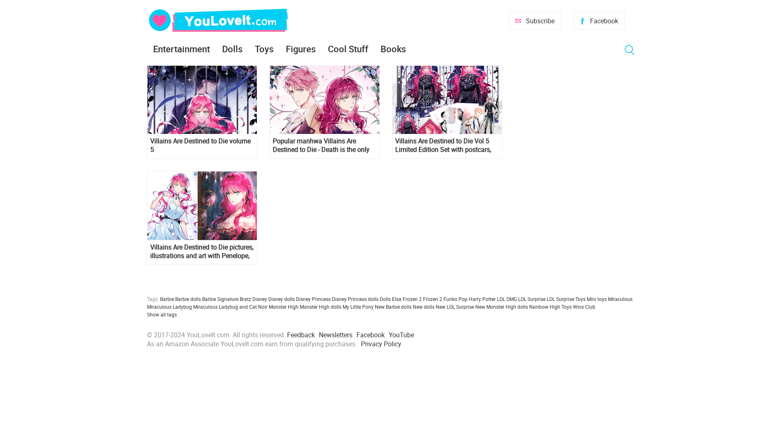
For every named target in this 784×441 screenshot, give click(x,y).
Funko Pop (455, 299)
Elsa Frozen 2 (407, 299)
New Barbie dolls (393, 306)
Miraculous (620, 299)
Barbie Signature (220, 299)
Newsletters (335, 334)
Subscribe (540, 20)
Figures (301, 49)
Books (393, 49)
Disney (259, 299)
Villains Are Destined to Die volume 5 (200, 145)
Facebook (604, 20)
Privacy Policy (381, 343)
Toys (264, 49)
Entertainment (181, 49)
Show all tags (162, 314)
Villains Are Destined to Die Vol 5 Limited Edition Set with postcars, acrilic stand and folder (443, 145)
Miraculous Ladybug (169, 306)
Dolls (232, 49)
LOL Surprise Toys (566, 299)
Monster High (283, 306)
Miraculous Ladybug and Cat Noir (230, 306)
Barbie (167, 299)
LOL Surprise (532, 299)
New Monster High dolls (501, 306)
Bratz (245, 299)
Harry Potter (482, 299)
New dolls (423, 306)
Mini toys (597, 299)
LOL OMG (507, 299)
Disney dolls (281, 299)
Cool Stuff (348, 49)
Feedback (301, 334)
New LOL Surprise (455, 306)
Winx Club (584, 306)
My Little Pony (358, 306)
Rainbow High (544, 306)
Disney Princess (313, 299)
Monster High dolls (320, 306)
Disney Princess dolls (355, 299)
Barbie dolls (188, 299)
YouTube (401, 334)
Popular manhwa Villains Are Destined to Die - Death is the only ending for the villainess (321, 145)
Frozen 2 (432, 299)
